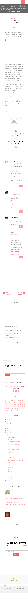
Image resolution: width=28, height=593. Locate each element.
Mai (9, 474)
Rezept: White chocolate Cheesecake (16, 134)
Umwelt (25, 402)
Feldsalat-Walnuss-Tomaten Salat (16, 460)
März (9, 478)
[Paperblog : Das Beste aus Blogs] (16, 389)
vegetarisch (9, 400)
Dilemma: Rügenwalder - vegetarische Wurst (15, 498)
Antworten (21, 211)
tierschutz (8, 402)
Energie (7, 406)
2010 (8, 480)
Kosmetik (11, 406)
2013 (8, 432)
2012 (8, 435)
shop (12, 408)
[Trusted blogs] (9, 527)
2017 (8, 423)
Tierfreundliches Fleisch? (14, 449)
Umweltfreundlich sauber (14, 444)
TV (13, 410)
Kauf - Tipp (10, 452)
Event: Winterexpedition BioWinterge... (16, 142)
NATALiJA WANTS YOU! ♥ (15, 218)
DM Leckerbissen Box (13, 455)
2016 (8, 426)
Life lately (17, 406)
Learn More (12, 11)
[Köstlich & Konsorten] (10, 525)
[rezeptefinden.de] (21, 525)
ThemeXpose (14, 588)
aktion (23, 404)
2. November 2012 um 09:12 (16, 221)
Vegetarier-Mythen (12, 457)
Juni (9, 471)
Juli (9, 469)
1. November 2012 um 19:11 (16, 194)
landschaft (21, 408)
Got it (18, 11)
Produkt (7, 404)
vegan (24, 400)
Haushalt (16, 410)
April (9, 476)
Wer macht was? (12, 447)
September (10, 465)
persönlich (13, 404)
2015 (8, 428)
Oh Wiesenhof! (14, 513)
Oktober (10, 462)
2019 (8, 419)
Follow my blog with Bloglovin (12, 386)
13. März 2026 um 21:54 (16, 234)
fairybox (16, 408)
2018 (8, 421)
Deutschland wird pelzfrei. (12, 508)
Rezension (19, 404)
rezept (18, 400)
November (10, 439)
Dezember (10, 437)
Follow (21, 386)
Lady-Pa (13, 192)
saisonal (19, 402)
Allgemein (14, 402)
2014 (8, 430)
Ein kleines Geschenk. (16, 490)
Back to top (21, 590)
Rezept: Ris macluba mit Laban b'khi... (16, 150)
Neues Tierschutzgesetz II (14, 441)
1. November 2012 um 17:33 (16, 163)
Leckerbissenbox (8, 410)
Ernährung (14, 18)
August (9, 467)
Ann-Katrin (14, 161)
